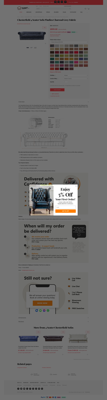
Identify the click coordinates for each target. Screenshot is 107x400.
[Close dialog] (76, 186)
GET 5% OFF (65, 211)
